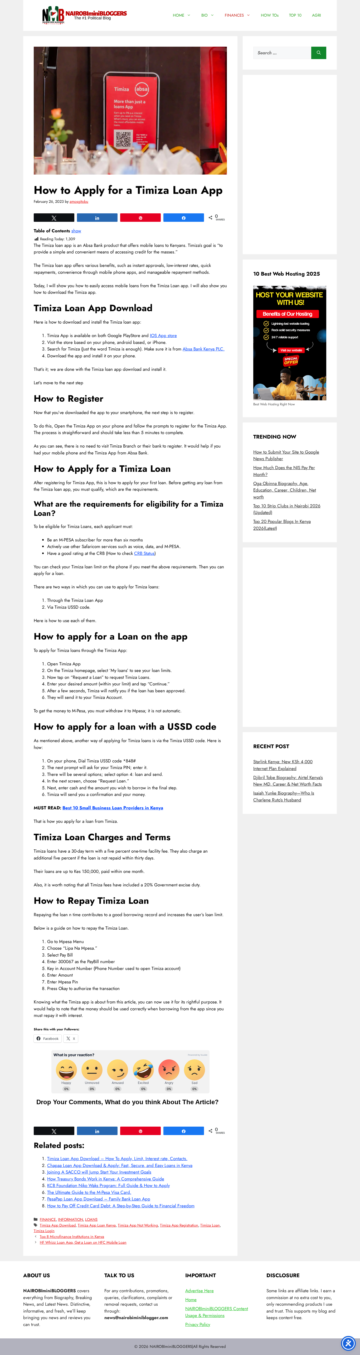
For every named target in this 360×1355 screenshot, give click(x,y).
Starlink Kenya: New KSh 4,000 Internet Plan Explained (283, 765)
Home (191, 1299)
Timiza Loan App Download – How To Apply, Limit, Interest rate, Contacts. (117, 1158)
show (76, 231)
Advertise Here (199, 1290)
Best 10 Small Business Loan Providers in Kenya (112, 808)
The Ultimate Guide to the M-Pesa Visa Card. (89, 1192)
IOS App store (163, 335)
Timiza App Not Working (138, 1225)
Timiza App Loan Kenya (97, 1225)
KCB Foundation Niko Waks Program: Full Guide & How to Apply (108, 1185)
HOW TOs (270, 15)
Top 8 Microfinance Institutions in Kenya (72, 1236)
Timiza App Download (58, 1225)
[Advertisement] (289, 164)
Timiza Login (44, 1230)
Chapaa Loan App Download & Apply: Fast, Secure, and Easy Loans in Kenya (119, 1165)
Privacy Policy (197, 1324)
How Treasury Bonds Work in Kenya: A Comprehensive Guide (105, 1179)
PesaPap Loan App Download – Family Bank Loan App (98, 1199)
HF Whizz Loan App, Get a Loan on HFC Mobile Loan (83, 1242)
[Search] (318, 53)
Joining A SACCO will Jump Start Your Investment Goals (99, 1172)
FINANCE (48, 1219)
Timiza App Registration (179, 1225)
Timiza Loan (210, 1225)
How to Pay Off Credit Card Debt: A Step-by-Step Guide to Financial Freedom (120, 1206)
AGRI (316, 15)
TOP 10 (295, 15)
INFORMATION (70, 1219)
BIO (204, 15)
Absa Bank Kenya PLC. (204, 349)
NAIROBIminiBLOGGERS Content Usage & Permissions (216, 1312)
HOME (178, 15)
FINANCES (234, 15)
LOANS (91, 1219)
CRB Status (144, 553)
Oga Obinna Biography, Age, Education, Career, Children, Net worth (284, 490)
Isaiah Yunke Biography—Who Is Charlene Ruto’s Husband (283, 796)
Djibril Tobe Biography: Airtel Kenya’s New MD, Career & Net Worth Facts (288, 780)
